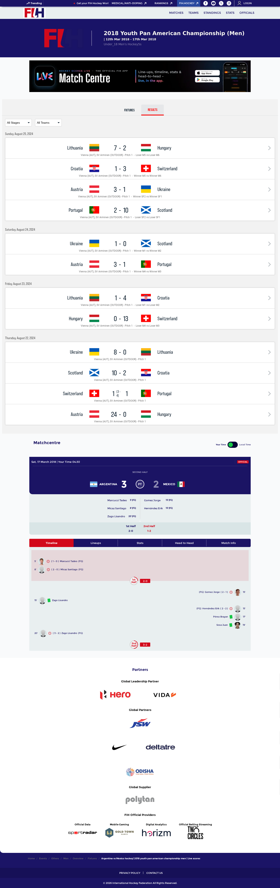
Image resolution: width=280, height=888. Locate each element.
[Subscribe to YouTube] (213, 3)
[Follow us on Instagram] (229, 3)
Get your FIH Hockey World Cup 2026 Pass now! (102, 3)
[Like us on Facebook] (205, 3)
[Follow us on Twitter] (221, 3)
